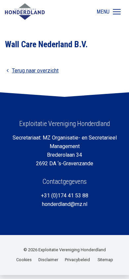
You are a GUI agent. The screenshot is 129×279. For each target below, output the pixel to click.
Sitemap (105, 259)
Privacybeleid (77, 259)
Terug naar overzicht (35, 70)
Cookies (24, 259)
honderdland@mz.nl (64, 204)
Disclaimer (48, 259)
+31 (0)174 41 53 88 (64, 195)
